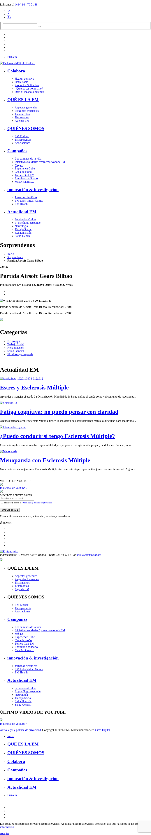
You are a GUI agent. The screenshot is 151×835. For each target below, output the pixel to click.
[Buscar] (39, 26)
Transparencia (23, 139)
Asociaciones (22, 142)
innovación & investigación (33, 189)
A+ (9, 17)
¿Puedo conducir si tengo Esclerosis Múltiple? (57, 436)
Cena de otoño (23, 171)
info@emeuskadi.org (89, 554)
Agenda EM (22, 120)
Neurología (21, 226)
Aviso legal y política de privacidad (37, 502)
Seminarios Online (25, 219)
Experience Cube (25, 168)
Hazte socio (21, 81)
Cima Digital (102, 730)
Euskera (12, 56)
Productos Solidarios (27, 85)
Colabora (16, 71)
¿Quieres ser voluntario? (29, 88)
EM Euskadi (22, 136)
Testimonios (22, 117)
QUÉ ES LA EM (23, 99)
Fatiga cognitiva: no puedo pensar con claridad (59, 411)
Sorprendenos (15, 257)
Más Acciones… (24, 181)
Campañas (17, 150)
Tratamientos (22, 114)
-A (8, 10)
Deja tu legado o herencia (29, 91)
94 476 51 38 (26, 4)
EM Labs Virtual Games (29, 200)
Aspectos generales (26, 107)
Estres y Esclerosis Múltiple (34, 387)
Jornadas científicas (26, 197)
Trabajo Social (23, 229)
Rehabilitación (23, 232)
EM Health (21, 203)
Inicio (10, 253)
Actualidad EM (21, 211)
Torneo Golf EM (24, 175)
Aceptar (4, 833)
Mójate (19, 165)
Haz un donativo (24, 78)
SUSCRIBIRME (9, 509)
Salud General (23, 235)
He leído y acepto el (28, 502)
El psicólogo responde (28, 222)
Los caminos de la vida (28, 158)
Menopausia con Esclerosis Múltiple (45, 460)
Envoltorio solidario (26, 178)
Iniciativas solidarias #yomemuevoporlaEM (40, 161)
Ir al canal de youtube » (13, 487)
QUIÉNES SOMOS (25, 128)
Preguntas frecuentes (27, 110)
